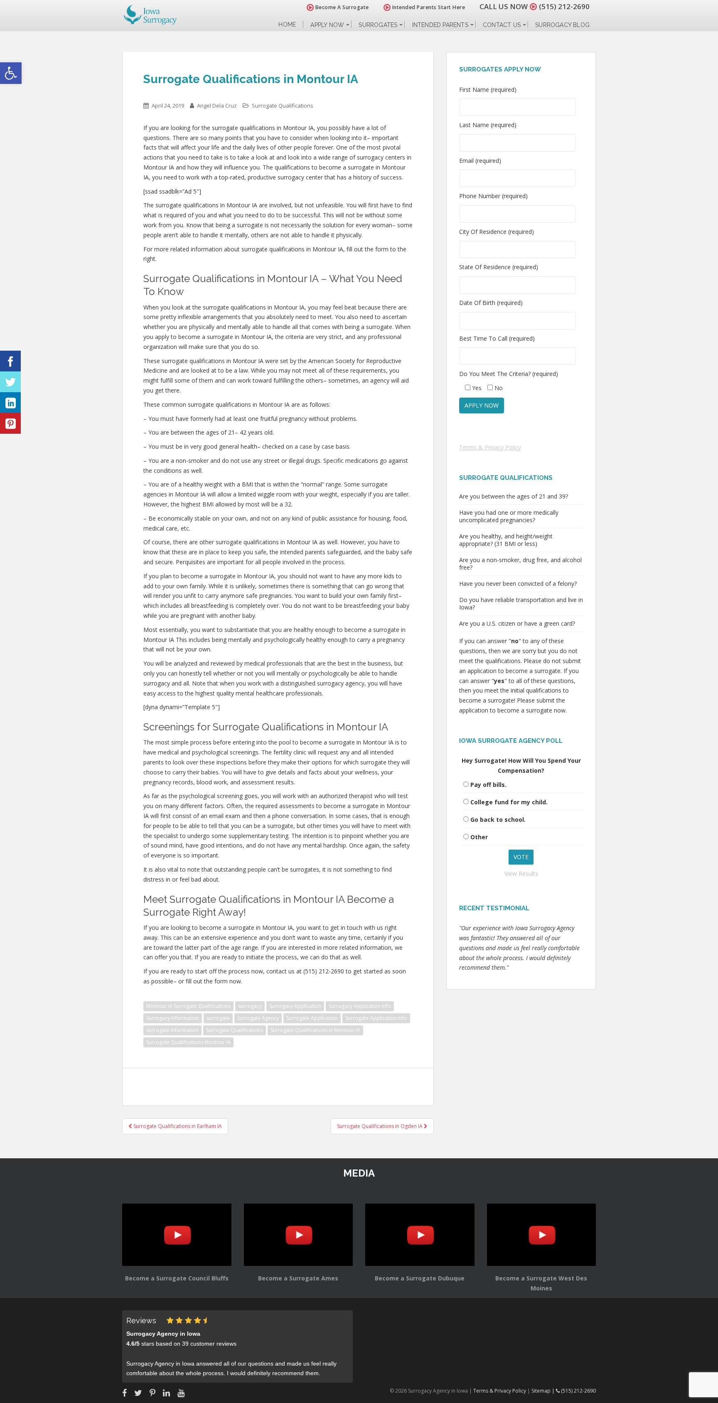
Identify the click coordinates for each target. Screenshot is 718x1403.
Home (287, 25)
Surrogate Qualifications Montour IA (188, 1042)
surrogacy (250, 1006)
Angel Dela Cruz (217, 105)
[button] (11, 73)
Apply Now (327, 25)
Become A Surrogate (341, 7)
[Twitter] (10, 381)
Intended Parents (440, 25)
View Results (521, 873)
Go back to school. (498, 819)
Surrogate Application (312, 1018)
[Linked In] (10, 402)
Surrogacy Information (172, 1018)
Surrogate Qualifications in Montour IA (315, 1030)
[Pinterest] (10, 423)
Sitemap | (543, 1390)
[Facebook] (10, 361)
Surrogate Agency (258, 1018)
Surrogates (378, 25)
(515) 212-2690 (564, 6)
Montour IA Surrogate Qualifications (188, 1006)
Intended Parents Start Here (428, 7)
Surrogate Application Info (376, 1018)
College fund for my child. (509, 802)
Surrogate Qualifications (282, 105)
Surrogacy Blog (562, 25)
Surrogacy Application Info (360, 1006)
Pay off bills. (488, 785)
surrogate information (172, 1030)
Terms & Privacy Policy (490, 447)
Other (479, 837)
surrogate (218, 1018)
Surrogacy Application (295, 1006)
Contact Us (502, 25)
